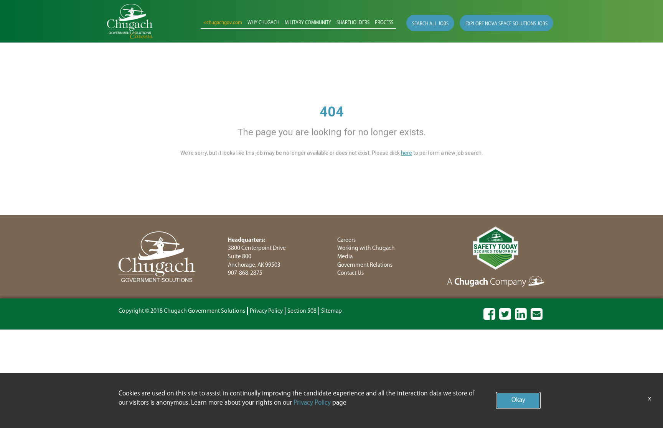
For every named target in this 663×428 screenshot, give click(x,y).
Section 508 (302, 311)
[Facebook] (489, 317)
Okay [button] (518, 400)
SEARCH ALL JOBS (430, 24)
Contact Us (350, 273)
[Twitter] (505, 317)
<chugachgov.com (222, 23)
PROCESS (384, 23)
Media (345, 257)
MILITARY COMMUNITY (308, 23)
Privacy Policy (266, 311)
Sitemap (331, 311)
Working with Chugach (366, 248)
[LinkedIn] (521, 317)
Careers (346, 240)
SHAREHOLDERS (352, 23)
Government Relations (365, 265)
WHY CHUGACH (263, 23)
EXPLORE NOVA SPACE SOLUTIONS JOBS (506, 24)
